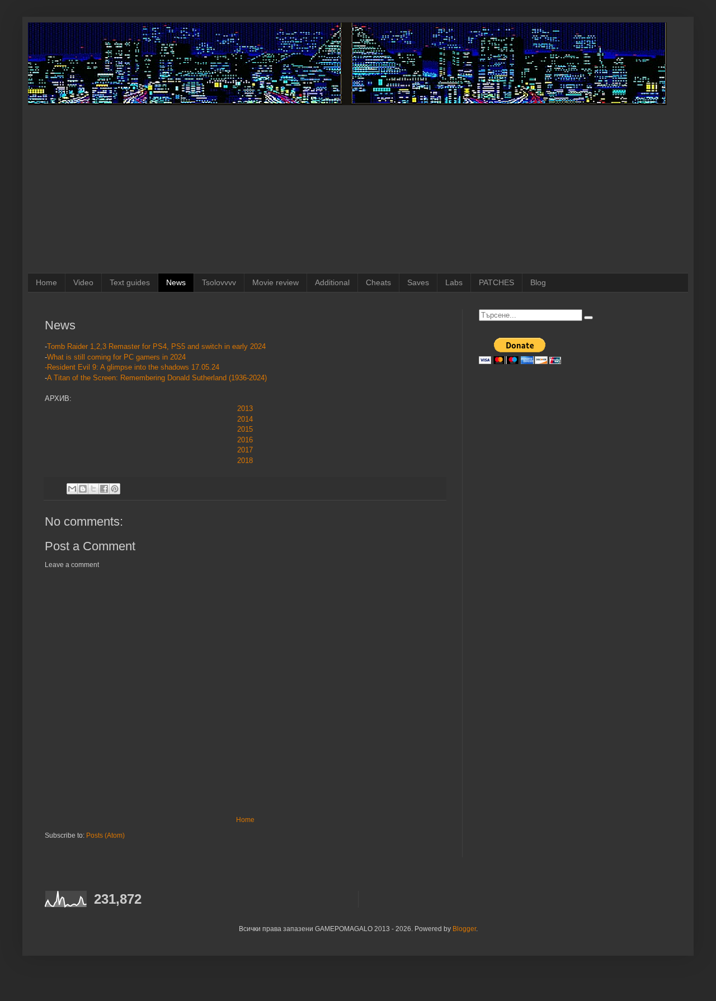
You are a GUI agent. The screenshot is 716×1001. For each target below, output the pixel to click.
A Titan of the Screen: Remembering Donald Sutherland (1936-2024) (158, 378)
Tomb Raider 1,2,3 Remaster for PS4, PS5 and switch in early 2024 (156, 346)
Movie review (275, 282)
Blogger (464, 929)
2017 (245, 450)
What (55, 357)
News (176, 282)
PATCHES (496, 282)
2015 (245, 429)
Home (46, 282)
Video (83, 282)
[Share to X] (93, 488)
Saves (418, 282)
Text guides (130, 282)
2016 (245, 440)
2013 (245, 408)
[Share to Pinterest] (114, 488)
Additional (332, 282)
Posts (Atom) (105, 835)
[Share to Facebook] (104, 488)
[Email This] (72, 488)
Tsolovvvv (219, 282)
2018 (245, 460)
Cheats (378, 282)
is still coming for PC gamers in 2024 (125, 357)
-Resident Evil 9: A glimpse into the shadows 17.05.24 (132, 367)
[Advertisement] (358, 189)
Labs (454, 282)
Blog (538, 282)
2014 (245, 419)
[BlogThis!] (82, 488)
